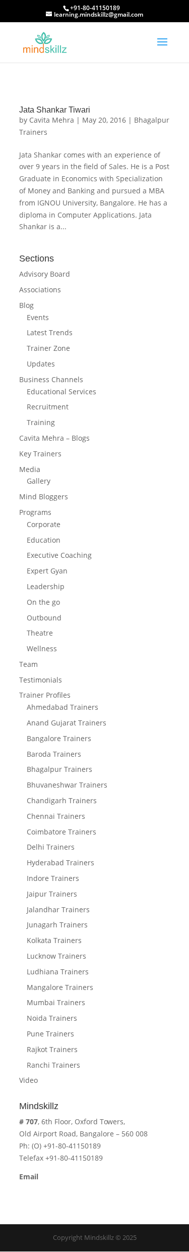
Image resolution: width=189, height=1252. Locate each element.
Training (41, 422)
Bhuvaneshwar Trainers (67, 785)
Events (38, 317)
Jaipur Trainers (52, 894)
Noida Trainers (52, 1018)
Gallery (38, 481)
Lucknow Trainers (56, 956)
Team (28, 664)
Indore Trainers (53, 878)
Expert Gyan (47, 571)
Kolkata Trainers (54, 940)
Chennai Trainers (56, 816)
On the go (43, 602)
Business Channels (51, 379)
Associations (40, 289)
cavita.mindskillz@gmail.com (67, 1188)
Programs (35, 512)
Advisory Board (44, 274)
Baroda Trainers (54, 754)
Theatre (40, 633)
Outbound (44, 617)
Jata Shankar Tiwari (54, 110)
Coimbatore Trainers (61, 832)
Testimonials (40, 680)
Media (29, 469)
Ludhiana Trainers (58, 971)
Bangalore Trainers (59, 738)
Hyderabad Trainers (60, 862)
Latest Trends (50, 332)
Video (28, 1080)
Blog (26, 305)
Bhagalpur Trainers (59, 769)
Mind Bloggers (43, 496)
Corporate (43, 524)
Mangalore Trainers (60, 987)
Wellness (42, 648)
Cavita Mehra (51, 120)
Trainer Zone (48, 348)
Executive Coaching (59, 555)
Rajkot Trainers (52, 1049)
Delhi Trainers (51, 847)
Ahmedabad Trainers (62, 707)
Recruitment (48, 406)
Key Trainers (40, 453)
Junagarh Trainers (57, 924)
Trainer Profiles (45, 695)
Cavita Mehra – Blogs (54, 438)
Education (43, 540)
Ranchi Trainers (53, 1065)
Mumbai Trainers (56, 1002)
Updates (41, 364)
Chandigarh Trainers (62, 800)
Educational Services (61, 391)
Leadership (46, 586)
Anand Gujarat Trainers (66, 722)
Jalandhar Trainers (58, 909)
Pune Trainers (50, 1033)
